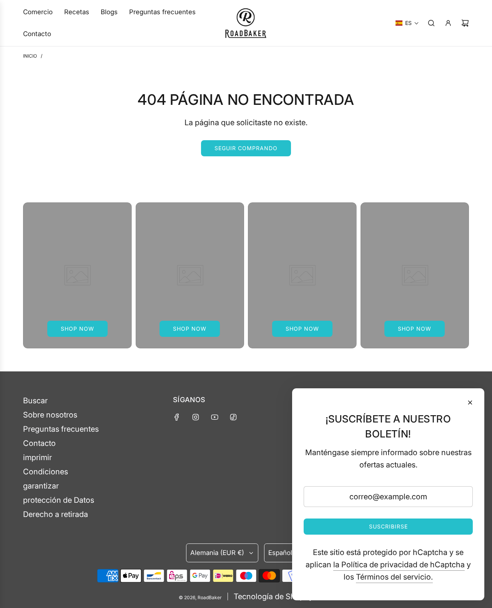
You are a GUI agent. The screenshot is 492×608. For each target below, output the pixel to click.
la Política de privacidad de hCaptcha (399, 564)
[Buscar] (431, 23)
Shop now (77, 328)
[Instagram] (195, 417)
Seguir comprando (246, 148)
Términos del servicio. (394, 576)
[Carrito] (465, 23)
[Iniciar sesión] (448, 23)
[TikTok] (233, 417)
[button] (407, 23)
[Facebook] (176, 417)
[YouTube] (214, 417)
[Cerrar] (470, 402)
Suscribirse (388, 526)
